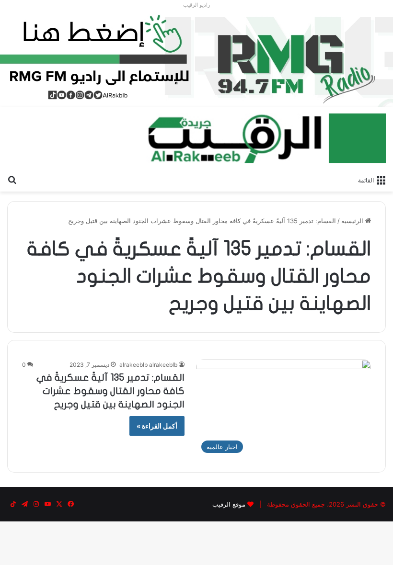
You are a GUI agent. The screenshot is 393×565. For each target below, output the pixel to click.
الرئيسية (353, 221)
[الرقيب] (266, 138)
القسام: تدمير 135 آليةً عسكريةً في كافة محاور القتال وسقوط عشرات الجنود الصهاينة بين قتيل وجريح (110, 391)
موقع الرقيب (228, 504)
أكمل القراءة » (157, 426)
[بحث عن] (12, 179)
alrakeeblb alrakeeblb (148, 364)
